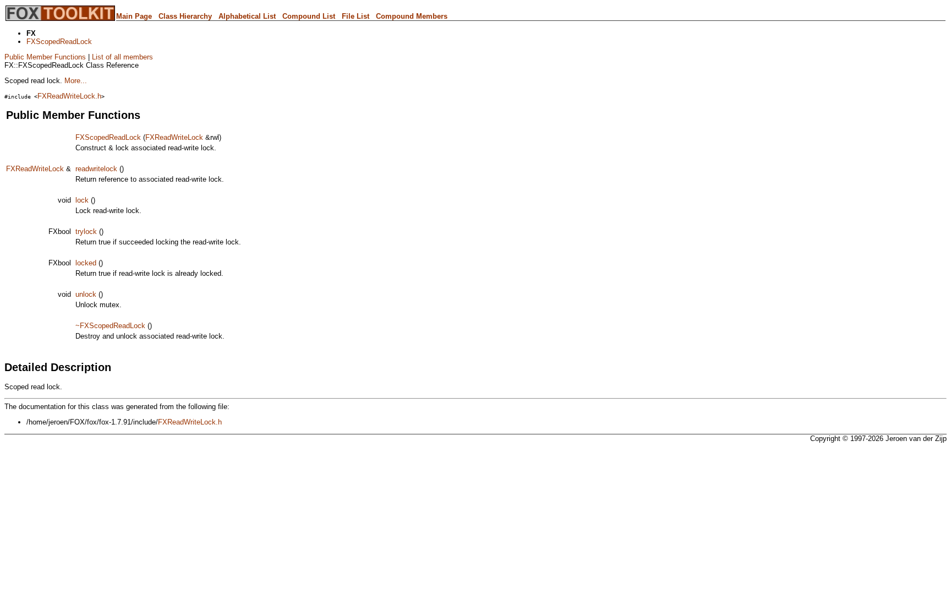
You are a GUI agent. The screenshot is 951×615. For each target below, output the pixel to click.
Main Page (134, 16)
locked (85, 263)
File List (355, 16)
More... (75, 81)
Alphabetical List (247, 16)
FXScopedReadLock (59, 41)
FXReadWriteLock (174, 137)
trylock (86, 231)
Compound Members (411, 16)
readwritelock (96, 169)
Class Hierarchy (185, 16)
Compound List (308, 16)
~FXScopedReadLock (110, 326)
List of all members (122, 57)
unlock (85, 294)
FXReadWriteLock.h (69, 96)
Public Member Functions (45, 57)
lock (82, 200)
